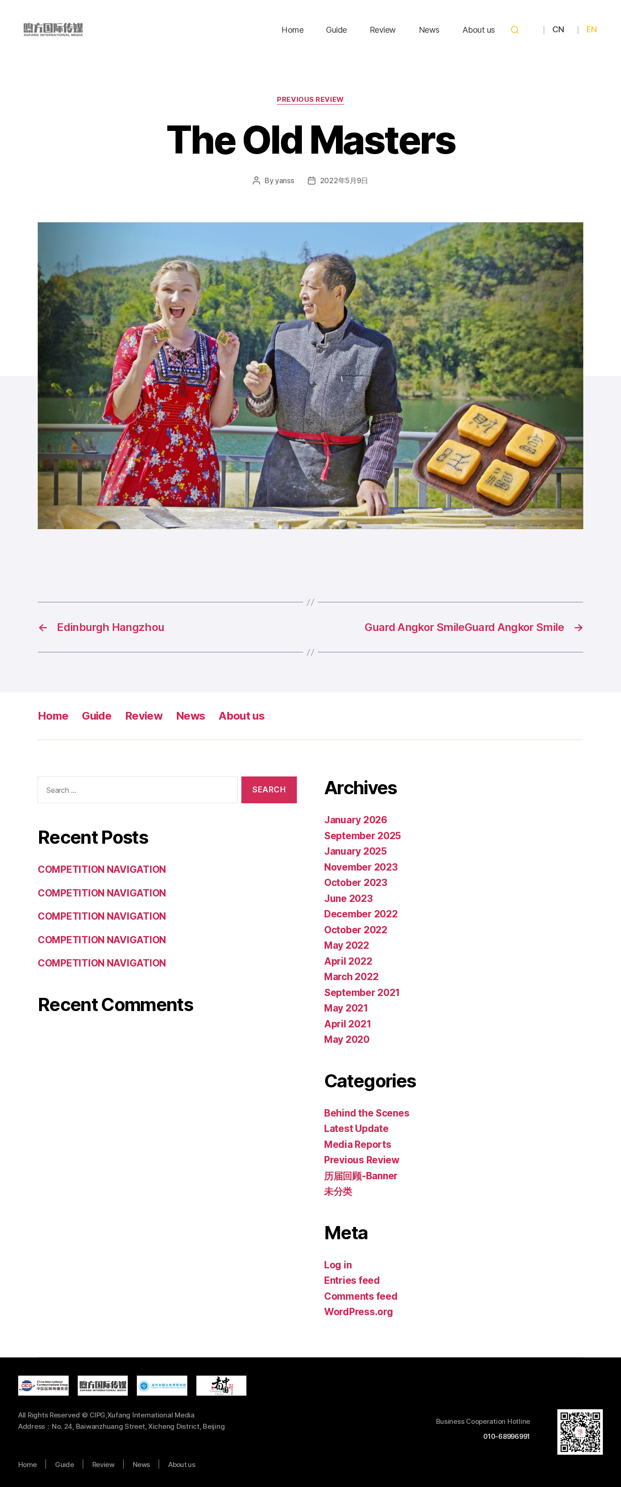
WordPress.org (358, 1311)
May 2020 (347, 1039)
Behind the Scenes (366, 1113)
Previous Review (310, 99)
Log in (337, 1265)
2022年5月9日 (344, 180)
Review (383, 30)
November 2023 (361, 867)
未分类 (338, 1191)
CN (558, 29)
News (429, 30)
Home (292, 30)
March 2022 (351, 976)
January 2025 (355, 851)
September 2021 (362, 992)
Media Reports (357, 1144)
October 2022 (355, 930)
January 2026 (355, 820)
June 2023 (348, 898)
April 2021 (347, 1024)
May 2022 (346, 945)
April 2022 (348, 961)
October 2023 (355, 882)
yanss (284, 180)
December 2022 (361, 914)
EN (591, 29)
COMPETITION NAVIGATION (102, 869)
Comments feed (361, 1296)
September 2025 (362, 835)
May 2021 (346, 1008)
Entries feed (352, 1280)
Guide (336, 30)
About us (478, 30)
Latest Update (356, 1128)
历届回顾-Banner (361, 1176)
